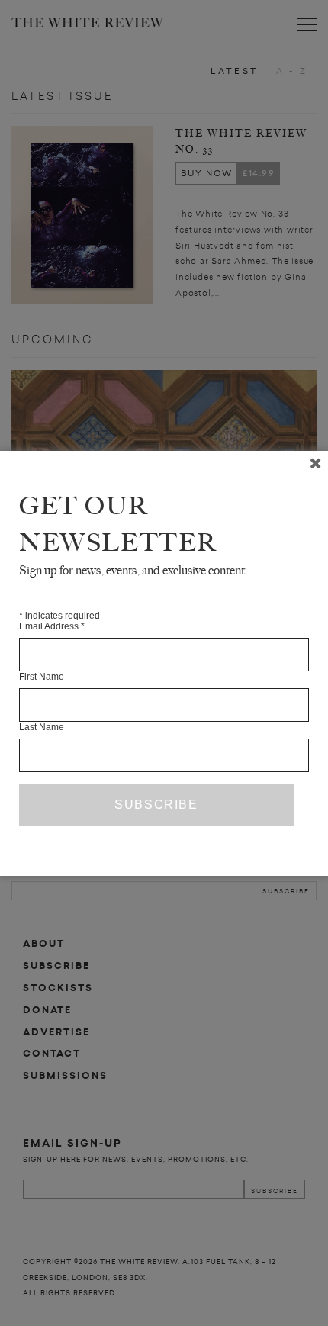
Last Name (41, 727)
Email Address (52, 626)
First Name (41, 676)
